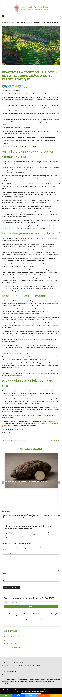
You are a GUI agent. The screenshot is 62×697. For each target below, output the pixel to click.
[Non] (60, 692)
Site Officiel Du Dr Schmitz (13, 662)
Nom (5, 574)
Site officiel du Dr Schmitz (15, 636)
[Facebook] (6, 85)
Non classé (5, 68)
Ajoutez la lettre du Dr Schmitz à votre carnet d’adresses (27, 640)
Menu (29, 16)
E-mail (5, 580)
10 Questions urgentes (51, 440)
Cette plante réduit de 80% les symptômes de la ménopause (25, 481)
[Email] (3, 85)
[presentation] (3, 482)
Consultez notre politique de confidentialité (31, 620)
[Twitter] (9, 85)
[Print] (13, 85)
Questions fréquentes (14, 647)
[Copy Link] (16, 85)
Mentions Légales (12, 644)
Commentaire (8, 553)
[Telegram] (19, 85)
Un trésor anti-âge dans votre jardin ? (15, 440)
